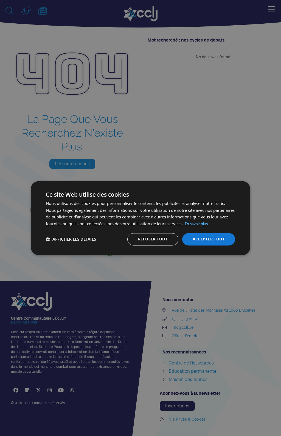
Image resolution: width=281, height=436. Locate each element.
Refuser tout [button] (153, 239)
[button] (71, 239)
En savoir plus (196, 224)
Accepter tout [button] (209, 239)
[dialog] (140, 218)
